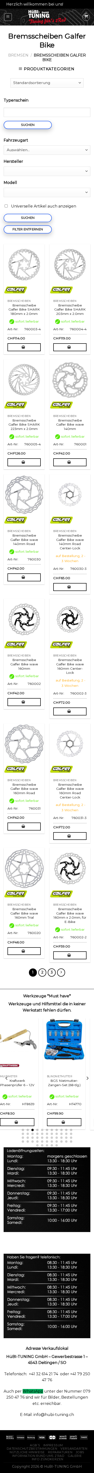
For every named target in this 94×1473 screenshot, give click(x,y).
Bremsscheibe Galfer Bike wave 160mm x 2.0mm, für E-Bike (70, 915)
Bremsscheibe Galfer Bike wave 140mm (70, 424)
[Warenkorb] (86, 17)
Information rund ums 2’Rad (38, 1456)
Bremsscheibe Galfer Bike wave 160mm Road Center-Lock (70, 791)
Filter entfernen (28, 229)
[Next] (87, 1078)
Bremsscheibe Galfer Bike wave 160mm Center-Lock (70, 666)
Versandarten (73, 1448)
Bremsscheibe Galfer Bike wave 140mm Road (24, 539)
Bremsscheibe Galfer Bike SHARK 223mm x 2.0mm (24, 424)
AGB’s (35, 1445)
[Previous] (6, 1078)
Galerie (75, 1456)
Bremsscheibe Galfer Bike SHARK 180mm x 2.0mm (24, 309)
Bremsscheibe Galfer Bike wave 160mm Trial (24, 913)
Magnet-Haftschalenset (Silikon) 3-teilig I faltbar (70, 1087)
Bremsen (18, 55)
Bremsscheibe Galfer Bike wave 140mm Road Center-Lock (70, 541)
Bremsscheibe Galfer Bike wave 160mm (24, 664)
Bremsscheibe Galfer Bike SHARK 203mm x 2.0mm (70, 309)
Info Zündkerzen (47, 1459)
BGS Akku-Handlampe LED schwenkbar (23, 1085)
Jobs (80, 1452)
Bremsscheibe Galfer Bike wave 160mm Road (24, 789)
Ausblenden (76, 4)
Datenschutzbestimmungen (32, 1448)
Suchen (28, 125)
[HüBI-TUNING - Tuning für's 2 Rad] (47, 17)
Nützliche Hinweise (27, 1452)
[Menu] (8, 17)
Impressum (53, 1445)
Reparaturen (60, 1452)
